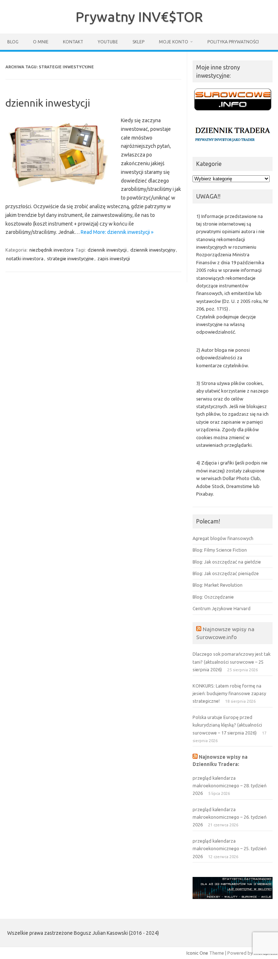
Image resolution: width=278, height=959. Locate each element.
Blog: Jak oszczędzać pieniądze (226, 573)
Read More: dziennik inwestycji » (117, 232)
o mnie (41, 41)
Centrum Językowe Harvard (221, 608)
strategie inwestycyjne (70, 258)
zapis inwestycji (113, 258)
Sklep (138, 41)
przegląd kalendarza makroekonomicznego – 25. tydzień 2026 (229, 848)
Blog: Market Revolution (218, 584)
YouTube (108, 41)
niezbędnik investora (51, 249)
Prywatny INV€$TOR (139, 16)
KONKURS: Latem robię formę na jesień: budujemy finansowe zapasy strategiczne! (229, 693)
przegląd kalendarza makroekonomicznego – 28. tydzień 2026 (229, 785)
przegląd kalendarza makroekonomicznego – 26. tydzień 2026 (229, 817)
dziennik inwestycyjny (152, 249)
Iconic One (197, 952)
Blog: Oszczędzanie (213, 596)
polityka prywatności (233, 41)
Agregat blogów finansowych (223, 538)
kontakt (73, 41)
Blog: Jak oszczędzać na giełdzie (227, 561)
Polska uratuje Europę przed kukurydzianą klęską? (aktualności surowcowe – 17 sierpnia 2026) (227, 725)
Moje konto (173, 41)
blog (12, 41)
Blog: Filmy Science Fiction (220, 549)
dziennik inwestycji (47, 102)
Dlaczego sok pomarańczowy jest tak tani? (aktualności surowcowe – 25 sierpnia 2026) (231, 661)
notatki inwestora (24, 258)
